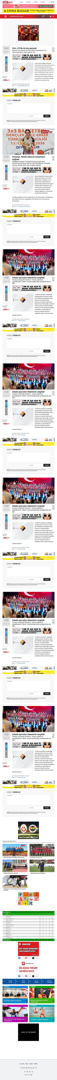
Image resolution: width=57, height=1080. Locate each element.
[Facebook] (6, 57)
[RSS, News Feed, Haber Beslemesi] (30, 1071)
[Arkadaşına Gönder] (6, 65)
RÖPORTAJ (34, 1006)
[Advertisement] (28, 1045)
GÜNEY (6, 1006)
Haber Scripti (27, 1074)
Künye (26, 1063)
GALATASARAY (21, 85)
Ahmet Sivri (27, 85)
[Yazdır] (6, 68)
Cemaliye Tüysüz (26, 206)
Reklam (35, 1063)
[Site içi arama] (53, 16)
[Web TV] (52, 2)
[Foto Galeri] (53, 2)
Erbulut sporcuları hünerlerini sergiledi (19, 16)
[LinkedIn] (6, 63)
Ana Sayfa (22, 1063)
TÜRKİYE (33, 987)
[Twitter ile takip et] (27, 1071)
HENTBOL (6, 987)
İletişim (31, 1063)
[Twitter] (6, 60)
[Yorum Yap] (6, 70)
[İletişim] (50, 16)
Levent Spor (20, 206)
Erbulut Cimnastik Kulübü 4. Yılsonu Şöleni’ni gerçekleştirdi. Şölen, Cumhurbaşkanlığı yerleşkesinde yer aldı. (31, 281)
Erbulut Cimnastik (21, 320)
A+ (53, 48)
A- (53, 51)
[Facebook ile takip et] (24, 1071)
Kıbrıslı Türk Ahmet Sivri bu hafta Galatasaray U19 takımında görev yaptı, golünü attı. (29, 51)
